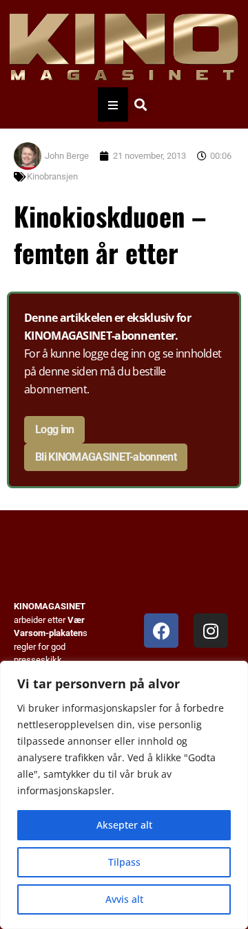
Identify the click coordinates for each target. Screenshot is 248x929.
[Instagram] (211, 630)
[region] (124, 795)
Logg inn (54, 429)
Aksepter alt (124, 824)
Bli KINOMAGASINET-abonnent (105, 456)
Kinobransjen (52, 176)
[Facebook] (161, 630)
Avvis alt (124, 899)
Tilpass (124, 861)
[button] (140, 105)
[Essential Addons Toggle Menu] (113, 104)
